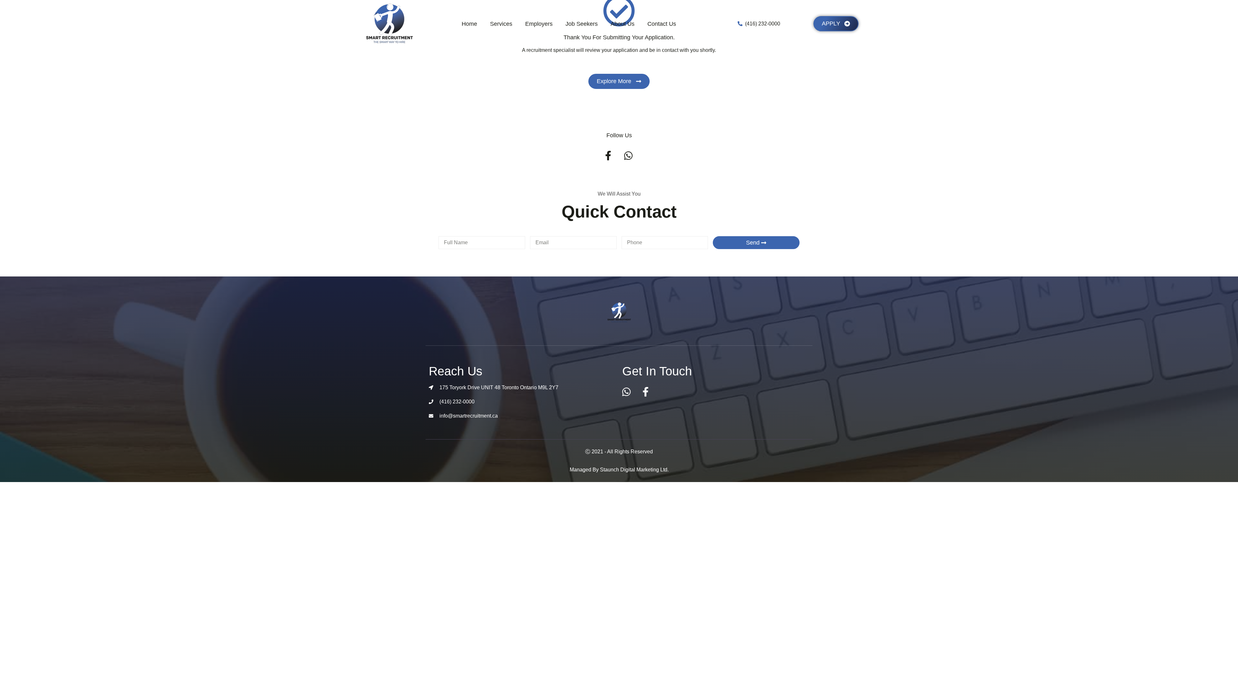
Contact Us (661, 24)
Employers (539, 24)
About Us (622, 24)
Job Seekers (581, 24)
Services (501, 24)
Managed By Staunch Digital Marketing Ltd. (619, 469)
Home (469, 24)
